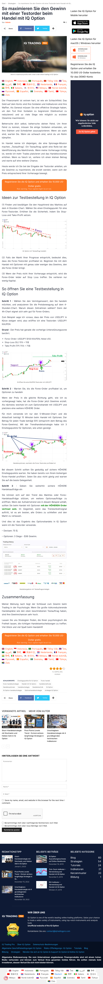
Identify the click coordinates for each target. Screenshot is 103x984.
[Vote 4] (60, 668)
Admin (7, 22)
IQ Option (49, 687)
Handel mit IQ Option (29, 684)
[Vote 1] (51, 668)
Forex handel (45, 681)
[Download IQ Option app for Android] (81, 34)
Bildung (5, 952)
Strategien (12, 3)
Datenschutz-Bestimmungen (45, 944)
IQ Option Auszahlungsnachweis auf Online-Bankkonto (57, 858)
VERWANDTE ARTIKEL (14, 711)
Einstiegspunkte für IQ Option (28, 681)
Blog (86, 948)
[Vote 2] (54, 668)
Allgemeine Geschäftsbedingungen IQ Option (21, 948)
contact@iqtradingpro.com (58, 931)
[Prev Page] (3, 746)
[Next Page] (8, 746)
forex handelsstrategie (11, 684)
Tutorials (78, 948)
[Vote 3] (57, 668)
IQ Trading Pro (8, 944)
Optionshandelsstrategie (33, 690)
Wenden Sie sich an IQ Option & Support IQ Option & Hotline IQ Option (53, 952)
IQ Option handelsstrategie (12, 690)
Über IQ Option (23, 944)
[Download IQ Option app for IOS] (81, 26)
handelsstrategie (24, 687)
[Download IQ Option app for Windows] (81, 59)
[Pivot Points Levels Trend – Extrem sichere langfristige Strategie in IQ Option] (34, 721)
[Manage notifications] (6, 978)
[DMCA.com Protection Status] (13, 936)
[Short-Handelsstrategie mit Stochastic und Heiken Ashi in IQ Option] (12, 721)
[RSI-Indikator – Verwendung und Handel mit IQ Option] (41, 884)
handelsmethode (45, 684)
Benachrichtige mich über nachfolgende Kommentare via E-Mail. (31, 823)
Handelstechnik (37, 687)
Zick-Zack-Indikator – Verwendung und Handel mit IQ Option (57, 871)
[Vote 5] (63, 668)
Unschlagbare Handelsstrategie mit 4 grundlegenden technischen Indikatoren (56, 735)
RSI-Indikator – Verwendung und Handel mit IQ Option (57, 884)
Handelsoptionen (9, 687)
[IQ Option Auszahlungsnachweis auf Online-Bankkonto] (41, 859)
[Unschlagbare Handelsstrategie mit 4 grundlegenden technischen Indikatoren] (57, 721)
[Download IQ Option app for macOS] (81, 52)
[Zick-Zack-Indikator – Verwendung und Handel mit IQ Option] (41, 872)
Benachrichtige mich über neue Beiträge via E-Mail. (26, 826)
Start (3, 3)
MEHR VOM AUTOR (39, 711)
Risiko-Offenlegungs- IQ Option (58, 948)
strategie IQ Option (51, 690)
